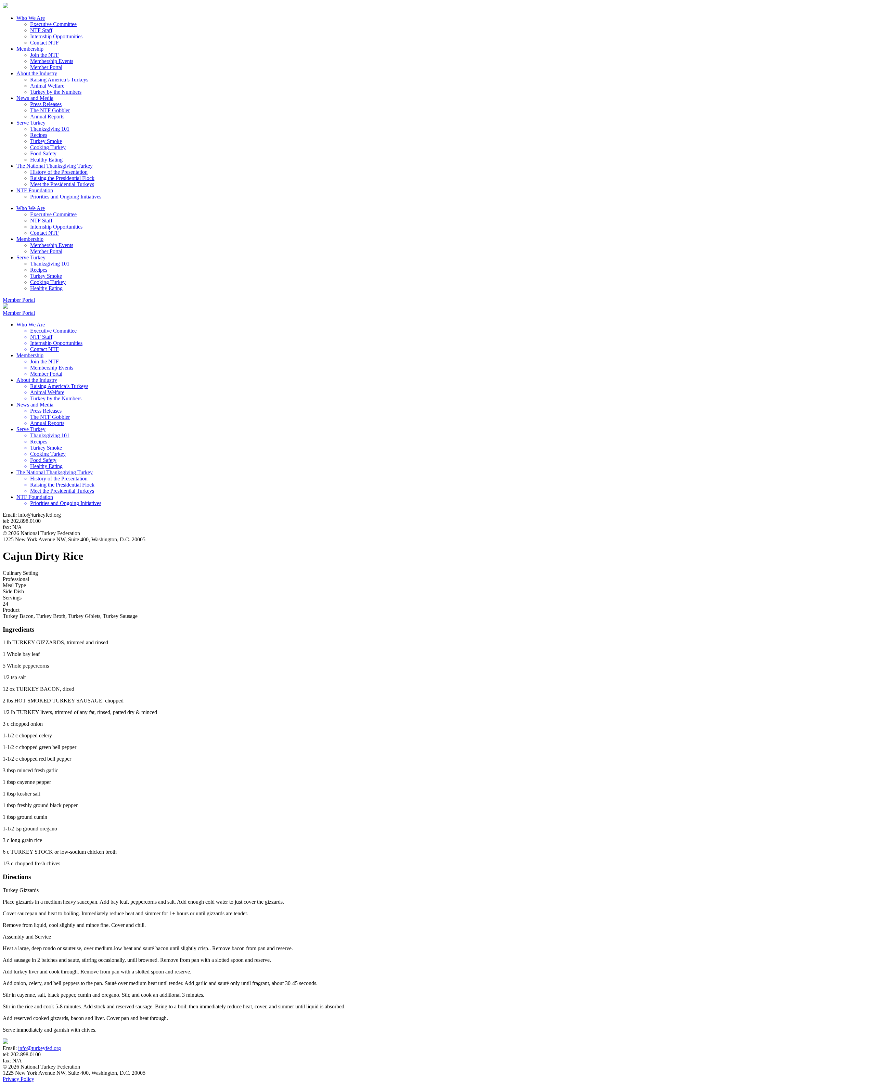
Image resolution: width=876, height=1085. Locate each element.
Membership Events (51, 61)
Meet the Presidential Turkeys (62, 184)
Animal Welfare (47, 86)
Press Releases (46, 104)
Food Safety (43, 153)
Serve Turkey (31, 123)
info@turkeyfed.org (39, 1048)
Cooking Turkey (48, 147)
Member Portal (46, 67)
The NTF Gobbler (50, 110)
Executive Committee (53, 24)
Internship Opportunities (56, 36)
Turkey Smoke (46, 141)
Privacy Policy (18, 1079)
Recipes (38, 135)
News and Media (34, 98)
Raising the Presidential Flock (62, 178)
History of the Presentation (59, 172)
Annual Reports (47, 116)
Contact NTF (44, 43)
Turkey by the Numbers (55, 92)
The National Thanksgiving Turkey (54, 166)
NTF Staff (41, 30)
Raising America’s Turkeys (59, 79)
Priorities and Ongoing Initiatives (65, 196)
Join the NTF (44, 55)
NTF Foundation (34, 190)
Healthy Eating (46, 160)
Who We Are (30, 18)
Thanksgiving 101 (49, 129)
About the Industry (36, 73)
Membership (29, 49)
